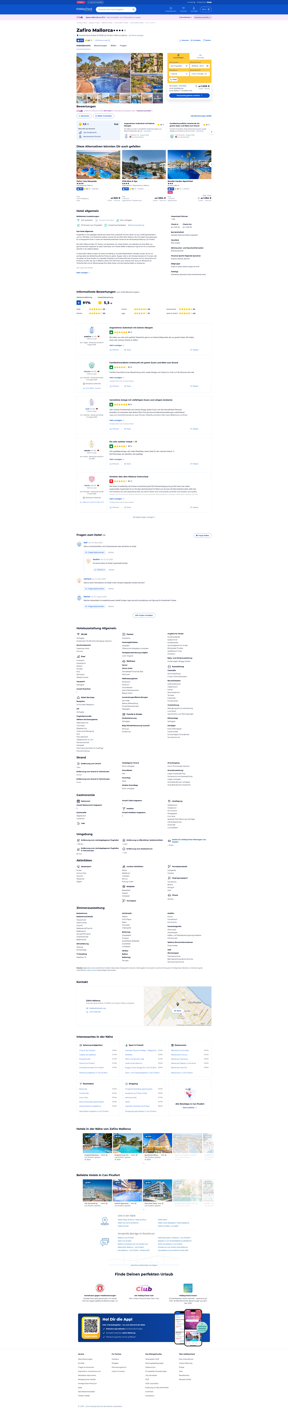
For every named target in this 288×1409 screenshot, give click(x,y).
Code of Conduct (118, 1371)
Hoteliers (115, 1359)
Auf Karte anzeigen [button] (136, 35)
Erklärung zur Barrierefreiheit (157, 1388)
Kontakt (190, 2)
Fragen (123, 46)
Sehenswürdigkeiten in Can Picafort (93, 1073)
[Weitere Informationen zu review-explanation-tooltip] (109, 40)
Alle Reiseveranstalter (86, 1392)
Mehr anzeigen (82, 273)
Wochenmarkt (131, 1098)
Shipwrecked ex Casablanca (90, 1106)
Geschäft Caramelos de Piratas (137, 1106)
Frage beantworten (96, 552)
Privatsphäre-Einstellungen (156, 1371)
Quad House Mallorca (133, 1063)
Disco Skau (83, 1098)
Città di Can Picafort (87, 1050)
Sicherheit (149, 1392)
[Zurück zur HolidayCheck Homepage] (84, 9)
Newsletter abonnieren (87, 1375)
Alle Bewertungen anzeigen (143, 517)
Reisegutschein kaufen (87, 1379)
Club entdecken (184, 17)
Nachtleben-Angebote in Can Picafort (94, 1111)
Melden (111, 552)
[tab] (178, 56)
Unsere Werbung (185, 1363)
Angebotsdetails (91, 970)
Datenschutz (150, 1367)
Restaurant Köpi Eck (179, 1068)
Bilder (113, 46)
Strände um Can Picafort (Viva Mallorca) (173, 1247)
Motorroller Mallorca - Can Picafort (131, 1247)
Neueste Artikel (185, 1379)
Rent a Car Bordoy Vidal (134, 1059)
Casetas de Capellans (87, 1055)
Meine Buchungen (85, 1359)
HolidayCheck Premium (87, 1384)
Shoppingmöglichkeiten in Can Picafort (140, 1111)
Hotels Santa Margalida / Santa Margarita (173, 1223)
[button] (103, 73)
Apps (80, 1388)
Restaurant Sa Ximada (180, 1050)
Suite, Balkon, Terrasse (93, 388)
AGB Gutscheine (151, 1384)
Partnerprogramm (119, 1367)
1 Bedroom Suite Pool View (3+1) (93, 502)
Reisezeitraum (195, 62)
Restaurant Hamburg (179, 1059)
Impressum (149, 1396)
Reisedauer (173, 70)
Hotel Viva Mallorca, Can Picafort (170, 1244)
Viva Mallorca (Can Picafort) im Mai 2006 (173, 1250)
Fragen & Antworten (86, 1367)
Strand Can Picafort (87, 1063)
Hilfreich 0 (101, 570)
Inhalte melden (84, 1396)
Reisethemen (184, 1375)
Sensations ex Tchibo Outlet (136, 1093)
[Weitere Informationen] (196, 86)
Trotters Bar (84, 1093)
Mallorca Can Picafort (126, 1238)
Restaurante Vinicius (179, 1055)
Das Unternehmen (186, 1359)
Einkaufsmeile (84, 1059)
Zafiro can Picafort (124, 1241)
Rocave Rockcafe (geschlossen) (91, 1102)
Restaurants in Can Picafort (182, 1073)
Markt (127, 1102)
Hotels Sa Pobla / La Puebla (168, 1226)
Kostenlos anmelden (202, 17)
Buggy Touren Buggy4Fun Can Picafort (141, 1068)
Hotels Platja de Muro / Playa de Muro (132, 1220)
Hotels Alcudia (123, 1226)
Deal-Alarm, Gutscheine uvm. (89, 1371)
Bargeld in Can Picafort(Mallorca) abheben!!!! (175, 1241)
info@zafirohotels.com (97, 1008)
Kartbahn (129, 1055)
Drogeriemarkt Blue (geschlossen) (138, 1089)
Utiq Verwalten (151, 1375)
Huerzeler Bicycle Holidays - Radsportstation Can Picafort (141, 1050)
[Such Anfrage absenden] (133, 9)
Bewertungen (100, 46)
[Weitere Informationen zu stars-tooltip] (125, 30)
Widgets (115, 1363)
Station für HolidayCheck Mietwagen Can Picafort (189, 841)
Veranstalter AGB (152, 1359)
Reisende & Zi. (195, 70)
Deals (80, 2)
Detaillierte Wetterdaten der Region (144, 1265)
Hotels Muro (162, 1220)
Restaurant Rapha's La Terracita (183, 1063)
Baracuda (83, 1089)
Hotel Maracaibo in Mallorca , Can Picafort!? (174, 1238)
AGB (147, 1379)
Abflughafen (174, 62)
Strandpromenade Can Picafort (91, 1068)
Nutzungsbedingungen (154, 1363)
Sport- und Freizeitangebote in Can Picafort (142, 1073)
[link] (171, 9)
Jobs (181, 1371)
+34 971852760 (95, 1012)
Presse (181, 1367)
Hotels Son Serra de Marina (128, 1223)
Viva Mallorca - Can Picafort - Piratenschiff (133, 1250)
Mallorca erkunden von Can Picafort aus (133, 1244)
